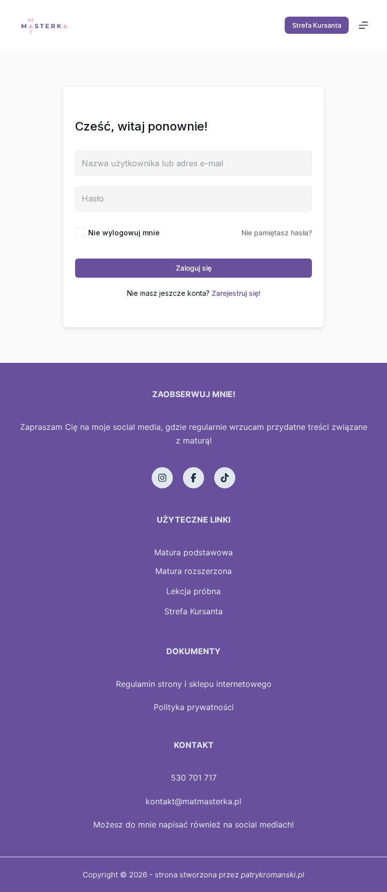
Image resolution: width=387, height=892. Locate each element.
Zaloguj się (194, 268)
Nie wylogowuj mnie (124, 232)
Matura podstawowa (193, 552)
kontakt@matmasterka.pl (193, 801)
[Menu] (363, 25)
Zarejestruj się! (236, 293)
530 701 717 (194, 778)
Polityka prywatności (194, 707)
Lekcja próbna (193, 591)
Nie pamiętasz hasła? (276, 232)
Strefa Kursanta (316, 25)
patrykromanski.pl (272, 874)
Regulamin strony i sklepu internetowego (194, 684)
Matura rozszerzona (193, 571)
